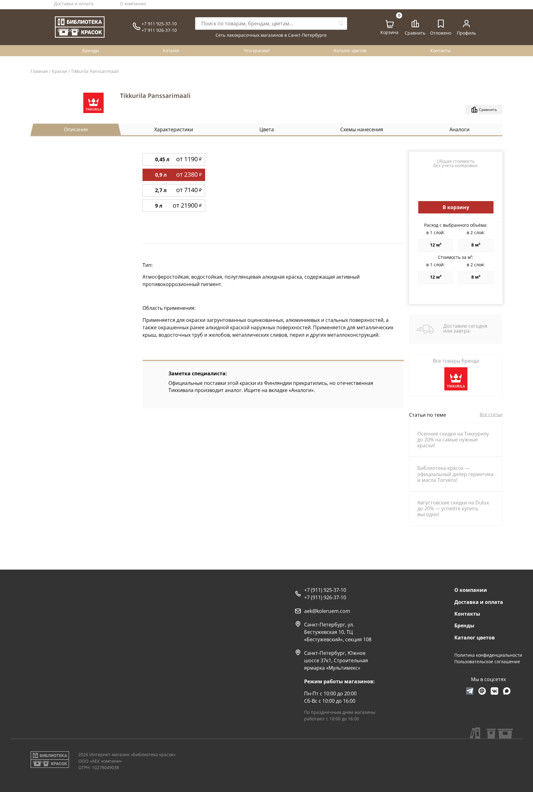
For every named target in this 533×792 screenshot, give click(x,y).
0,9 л (161, 174)
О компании (133, 3)
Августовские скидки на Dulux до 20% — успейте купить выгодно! (453, 508)
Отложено (440, 33)
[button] (456, 207)
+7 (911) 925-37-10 (325, 590)
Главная (39, 71)
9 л (158, 205)
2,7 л (161, 190)
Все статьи (491, 414)
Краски (59, 71)
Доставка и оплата (73, 3)
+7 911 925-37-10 (159, 24)
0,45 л (162, 159)
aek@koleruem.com (327, 611)
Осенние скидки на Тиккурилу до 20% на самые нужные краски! (453, 439)
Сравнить (415, 33)
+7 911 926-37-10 (159, 30)
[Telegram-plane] (469, 691)
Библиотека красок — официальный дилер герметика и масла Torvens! (455, 474)
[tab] (76, 129)
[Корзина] (389, 24)
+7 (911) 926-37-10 (325, 597)
